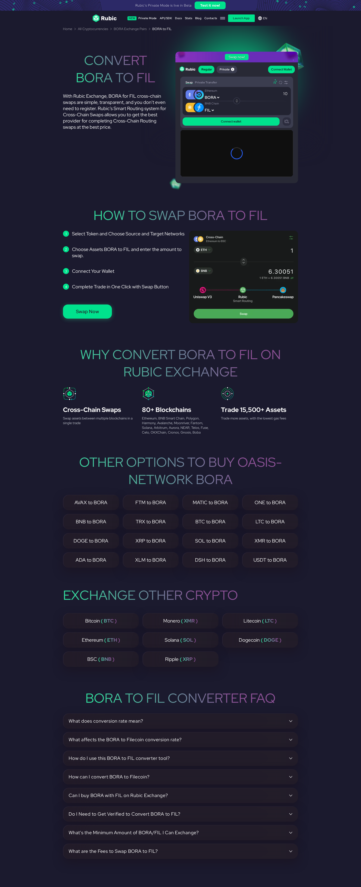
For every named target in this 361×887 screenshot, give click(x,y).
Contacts (210, 18)
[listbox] (180, 5)
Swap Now (87, 311)
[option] (180, 5)
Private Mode (143, 18)
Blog (198, 18)
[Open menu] (222, 18)
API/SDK (166, 18)
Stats (188, 18)
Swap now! (217, 5)
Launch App (241, 18)
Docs (178, 18)
